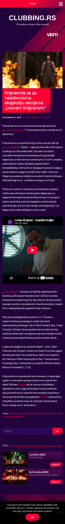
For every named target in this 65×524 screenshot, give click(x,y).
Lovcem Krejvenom (13, 129)
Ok (32, 517)
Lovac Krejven (10, 291)
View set (56, 465)
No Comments (33, 117)
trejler (43, 396)
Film (48, 117)
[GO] (58, 431)
